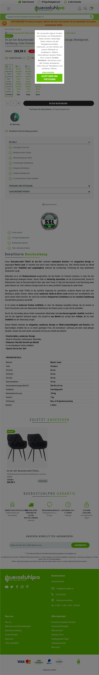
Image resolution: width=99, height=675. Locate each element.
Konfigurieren (48, 72)
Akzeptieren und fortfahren (49, 78)
